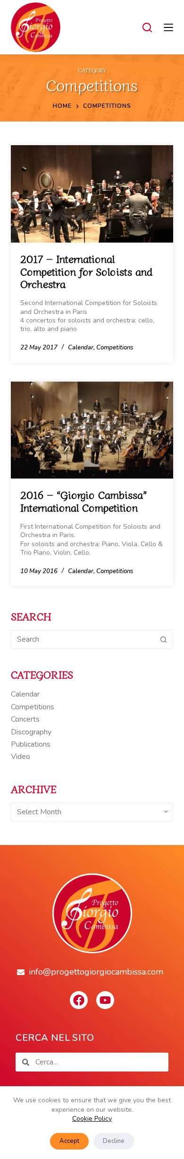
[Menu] (168, 27)
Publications (30, 744)
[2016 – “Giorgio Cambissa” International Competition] (92, 430)
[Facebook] (79, 1000)
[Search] (147, 27)
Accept (69, 1141)
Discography (31, 732)
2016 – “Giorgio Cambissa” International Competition (83, 500)
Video (20, 756)
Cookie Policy (92, 1118)
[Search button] (163, 639)
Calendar (80, 347)
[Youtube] (105, 1000)
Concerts (25, 719)
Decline (114, 1141)
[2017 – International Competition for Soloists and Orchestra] (92, 194)
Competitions (114, 347)
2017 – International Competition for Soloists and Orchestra (86, 271)
